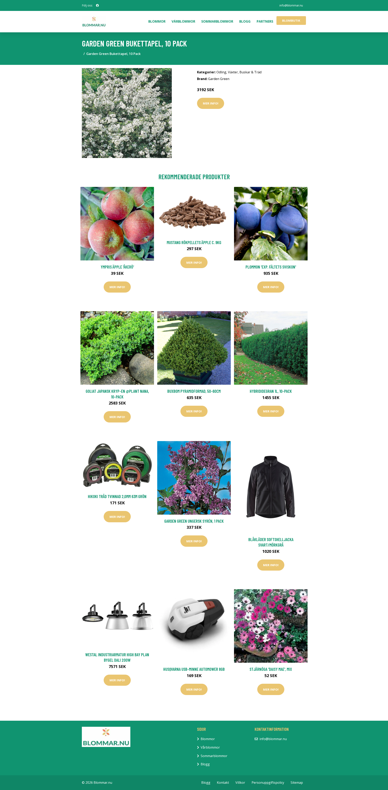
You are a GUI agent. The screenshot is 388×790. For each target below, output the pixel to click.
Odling (221, 72)
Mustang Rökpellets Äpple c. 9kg (194, 242)
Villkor (240, 782)
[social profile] (97, 5)
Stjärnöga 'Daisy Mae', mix (271, 669)
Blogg (245, 21)
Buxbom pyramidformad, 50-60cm (194, 391)
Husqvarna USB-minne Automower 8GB (194, 669)
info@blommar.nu (291, 5)
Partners (265, 21)
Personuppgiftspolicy (268, 782)
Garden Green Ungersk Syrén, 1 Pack (194, 521)
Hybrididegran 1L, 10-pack (271, 391)
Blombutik (291, 20)
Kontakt (223, 782)
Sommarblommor (217, 21)
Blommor (157, 21)
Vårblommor (183, 21)
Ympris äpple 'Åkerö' (117, 266)
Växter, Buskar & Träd (244, 72)
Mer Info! (210, 103)
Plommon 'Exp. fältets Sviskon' (271, 266)
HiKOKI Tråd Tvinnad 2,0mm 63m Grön (117, 496)
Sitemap (297, 782)
